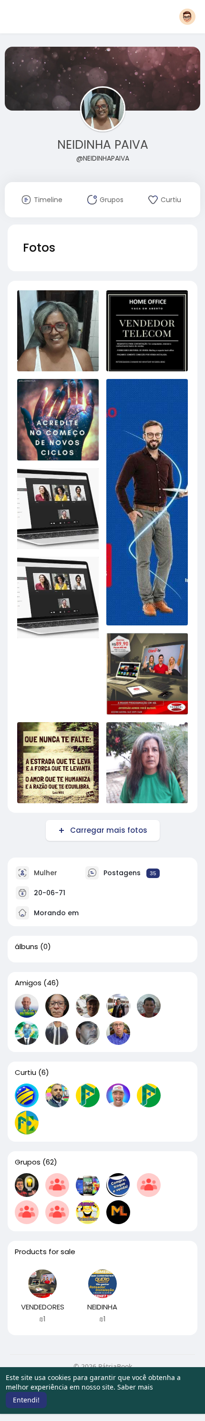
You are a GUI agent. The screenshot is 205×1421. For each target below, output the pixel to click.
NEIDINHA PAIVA (102, 144)
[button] (187, 16)
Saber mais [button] (135, 1386)
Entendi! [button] (26, 1399)
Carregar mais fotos (108, 830)
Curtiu (25, 1072)
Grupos (28, 1162)
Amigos (28, 983)
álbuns (26, 947)
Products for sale (45, 1252)
